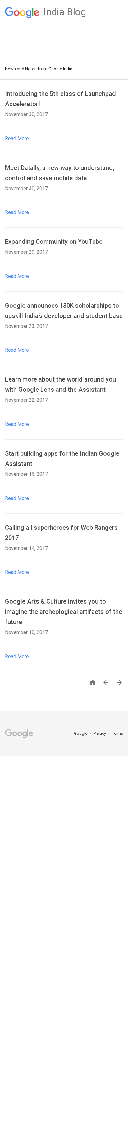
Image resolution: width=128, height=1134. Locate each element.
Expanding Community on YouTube (54, 241)
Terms (117, 733)
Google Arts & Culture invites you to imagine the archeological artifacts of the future (63, 612)
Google (81, 733)
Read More (17, 138)
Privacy (100, 733)
